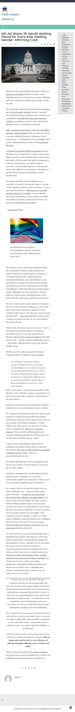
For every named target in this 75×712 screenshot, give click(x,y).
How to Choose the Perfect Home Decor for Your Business (66, 59)
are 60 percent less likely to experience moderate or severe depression (27, 525)
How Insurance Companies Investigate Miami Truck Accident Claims (66, 103)
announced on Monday (15, 94)
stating (41, 355)
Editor (17, 677)
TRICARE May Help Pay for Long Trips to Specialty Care (66, 74)
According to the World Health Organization (23, 151)
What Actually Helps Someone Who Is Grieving (65, 88)
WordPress (28, 709)
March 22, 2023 (7, 44)
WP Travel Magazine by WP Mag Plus (47, 709)
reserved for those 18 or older (24, 202)
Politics (16, 44)
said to (27, 337)
